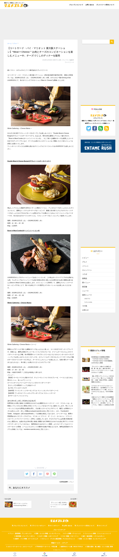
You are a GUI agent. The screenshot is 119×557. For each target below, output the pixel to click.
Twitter (88, 131)
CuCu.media (88, 302)
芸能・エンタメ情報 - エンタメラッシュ (47, 533)
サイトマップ (103, 525)
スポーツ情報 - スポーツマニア (48, 536)
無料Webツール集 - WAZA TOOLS (72, 546)
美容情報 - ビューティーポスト (25, 536)
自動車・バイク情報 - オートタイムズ (26, 539)
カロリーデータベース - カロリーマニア (20, 546)
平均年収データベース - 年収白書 (46, 546)
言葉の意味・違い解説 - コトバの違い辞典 (100, 546)
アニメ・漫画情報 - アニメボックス (20, 533)
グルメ (71, 482)
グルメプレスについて (76, 4)
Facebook (94, 131)
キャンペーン (87, 270)
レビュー (85, 258)
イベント (85, 266)
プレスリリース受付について (105, 4)
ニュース (85, 291)
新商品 (84, 278)
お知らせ (85, 310)
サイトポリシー (55, 525)
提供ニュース (87, 295)
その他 (84, 306)
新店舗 (84, 287)
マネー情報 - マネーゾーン (70, 536)
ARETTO (87, 298)
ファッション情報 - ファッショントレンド (98, 533)
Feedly (100, 131)
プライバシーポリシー (39, 525)
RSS (107, 131)
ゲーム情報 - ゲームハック (72, 533)
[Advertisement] (59, 23)
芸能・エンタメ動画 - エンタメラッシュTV (92, 539)
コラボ (84, 274)
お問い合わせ (90, 4)
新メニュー (86, 282)
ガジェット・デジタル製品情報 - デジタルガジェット (58, 539)
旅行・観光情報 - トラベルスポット (94, 536)
